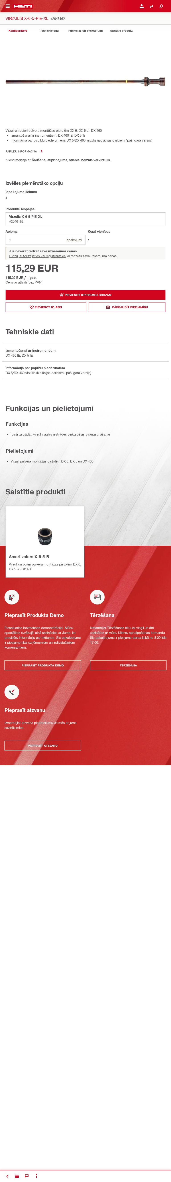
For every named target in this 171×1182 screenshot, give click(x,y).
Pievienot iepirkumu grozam (88, 295)
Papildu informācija (21, 151)
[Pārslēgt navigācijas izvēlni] (7, 6)
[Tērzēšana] (27, 1176)
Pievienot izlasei (48, 307)
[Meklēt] (161, 6)
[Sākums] (22, 6)
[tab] (17, 31)
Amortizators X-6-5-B (29, 556)
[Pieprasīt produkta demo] (17, 1176)
